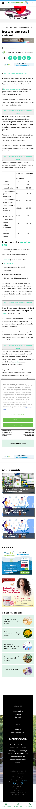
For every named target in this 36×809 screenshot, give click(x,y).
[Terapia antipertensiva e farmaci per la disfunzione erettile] (18, 506)
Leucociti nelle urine (11, 669)
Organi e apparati (25, 27)
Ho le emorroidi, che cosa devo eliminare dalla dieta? (17, 490)
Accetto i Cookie (18, 425)
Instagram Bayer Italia (18, 732)
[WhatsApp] (20, 58)
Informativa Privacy (18, 712)
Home (3, 9)
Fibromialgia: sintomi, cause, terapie (7, 434)
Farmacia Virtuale (11, 485)
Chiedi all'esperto (11, 506)
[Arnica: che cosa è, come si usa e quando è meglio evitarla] (27, 633)
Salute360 (23, 781)
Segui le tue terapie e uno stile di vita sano (18, 111)
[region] (18, 404)
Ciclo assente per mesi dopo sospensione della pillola (16, 535)
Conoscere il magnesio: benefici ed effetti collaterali (12, 659)
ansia (16, 362)
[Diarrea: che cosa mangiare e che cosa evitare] (27, 620)
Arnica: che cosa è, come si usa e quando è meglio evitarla (12, 634)
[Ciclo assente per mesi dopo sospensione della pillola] (18, 528)
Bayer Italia (18, 729)
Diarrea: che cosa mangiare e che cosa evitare (11, 621)
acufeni (7, 260)
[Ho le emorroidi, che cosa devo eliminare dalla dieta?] (18, 483)
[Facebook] (10, 58)
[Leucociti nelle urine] (27, 671)
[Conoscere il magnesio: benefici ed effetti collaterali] (27, 658)
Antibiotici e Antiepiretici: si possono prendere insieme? (12, 646)
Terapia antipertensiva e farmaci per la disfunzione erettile (15, 512)
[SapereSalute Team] (4, 52)
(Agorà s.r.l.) (18, 783)
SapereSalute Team (14, 52)
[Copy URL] (29, 58)
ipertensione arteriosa (11, 89)
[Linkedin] (24, 58)
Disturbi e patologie (12, 9)
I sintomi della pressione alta (15, 73)
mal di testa (8, 263)
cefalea (4, 313)
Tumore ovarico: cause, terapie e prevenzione (28, 434)
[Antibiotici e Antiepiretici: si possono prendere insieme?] (27, 645)
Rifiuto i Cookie (18, 420)
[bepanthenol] (18, 40)
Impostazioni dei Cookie (18, 414)
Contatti (18, 717)
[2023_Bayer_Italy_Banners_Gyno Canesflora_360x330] (18, 592)
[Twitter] (15, 58)
